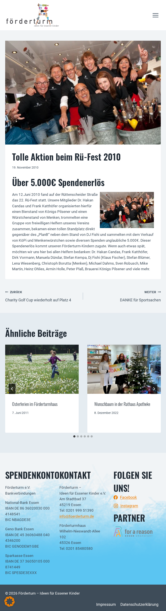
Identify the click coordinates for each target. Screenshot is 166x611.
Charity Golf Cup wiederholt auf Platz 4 (38, 296)
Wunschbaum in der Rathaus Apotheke (122, 404)
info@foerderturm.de (76, 516)
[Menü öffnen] (155, 15)
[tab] (74, 436)
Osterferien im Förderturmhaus (34, 404)
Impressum (106, 604)
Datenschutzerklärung (139, 604)
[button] (9, 601)
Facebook (128, 497)
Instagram (129, 505)
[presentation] (42, 369)
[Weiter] (153, 389)
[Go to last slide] (12, 389)
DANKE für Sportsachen (140, 296)
